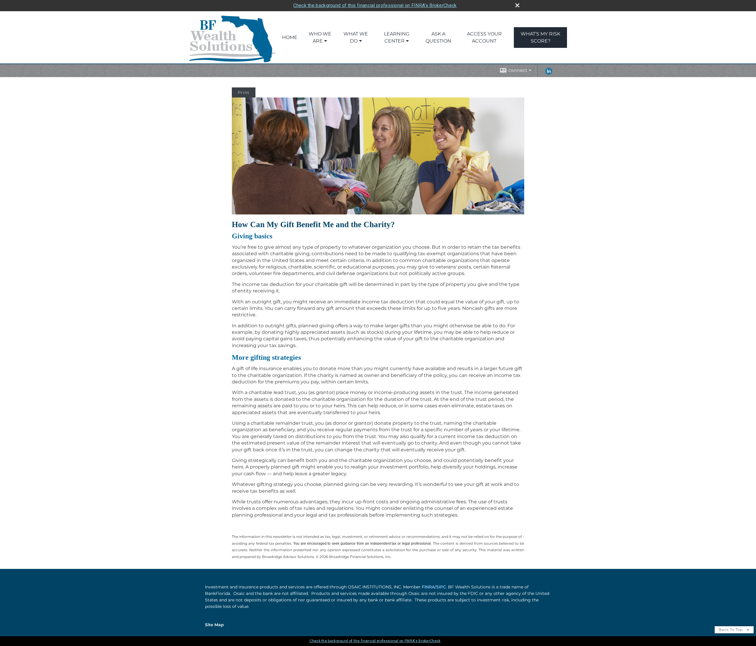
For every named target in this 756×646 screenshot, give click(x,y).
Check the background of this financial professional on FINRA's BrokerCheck (375, 5)
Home (289, 37)
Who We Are (320, 37)
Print (244, 92)
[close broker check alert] (517, 5)
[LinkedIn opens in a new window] (548, 73)
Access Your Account (484, 37)
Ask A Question (438, 37)
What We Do (355, 37)
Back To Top (731, 629)
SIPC (441, 587)
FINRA (428, 587)
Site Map (214, 624)
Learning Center (396, 37)
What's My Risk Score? (540, 37)
